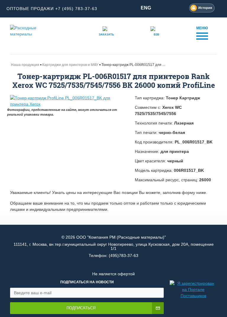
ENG (146, 7)
